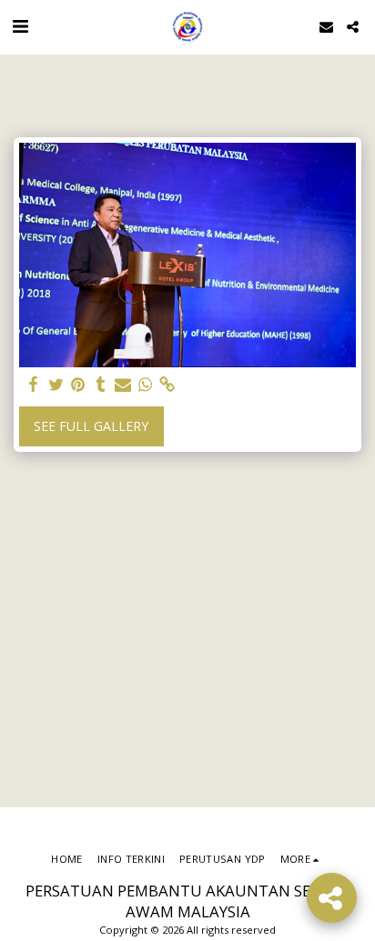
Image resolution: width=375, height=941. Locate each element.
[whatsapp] (145, 384)
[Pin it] (78, 384)
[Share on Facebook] (33, 384)
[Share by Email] (123, 384)
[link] (167, 384)
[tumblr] (101, 384)
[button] (20, 26)
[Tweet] (56, 384)
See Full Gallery (91, 426)
